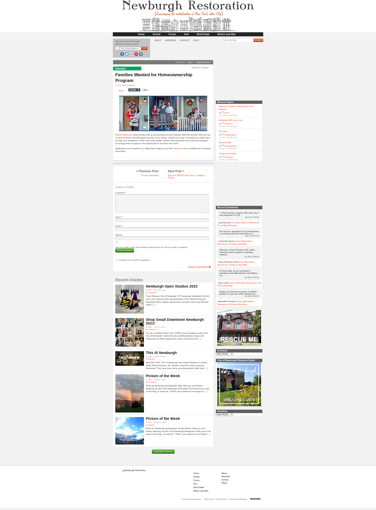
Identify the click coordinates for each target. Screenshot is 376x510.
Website (118, 235)
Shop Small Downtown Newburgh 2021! (175, 321)
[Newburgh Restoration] (188, 30)
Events (157, 34)
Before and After (227, 34)
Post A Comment (198, 267)
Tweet (121, 90)
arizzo (226, 113)
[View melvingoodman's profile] (223, 146)
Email (118, 226)
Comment (120, 193)
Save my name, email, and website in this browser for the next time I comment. (151, 247)
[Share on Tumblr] (134, 89)
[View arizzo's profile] (223, 113)
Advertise (170, 40)
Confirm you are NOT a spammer (134, 260)
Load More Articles (163, 451)
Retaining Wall (225, 142)
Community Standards (238, 499)
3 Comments (150, 359)
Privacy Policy (221, 499)
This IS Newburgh (161, 353)
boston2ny (228, 124)
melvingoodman (230, 146)
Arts (186, 34)
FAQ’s (196, 40)
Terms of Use (209, 499)
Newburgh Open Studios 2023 (172, 286)
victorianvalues (230, 135)
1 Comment (150, 425)
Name (118, 217)
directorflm (228, 157)
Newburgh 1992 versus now (230, 120)
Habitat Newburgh (123, 135)
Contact (185, 40)
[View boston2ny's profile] (223, 124)
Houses (120, 68)
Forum (172, 34)
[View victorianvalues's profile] (223, 135)
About (157, 40)
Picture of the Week (163, 376)
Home (141, 34)
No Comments (151, 293)
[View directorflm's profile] (223, 157)
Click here (178, 148)
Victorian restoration (227, 154)
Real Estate (203, 34)
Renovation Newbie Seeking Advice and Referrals (236, 107)
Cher (119, 85)
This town (223, 131)
